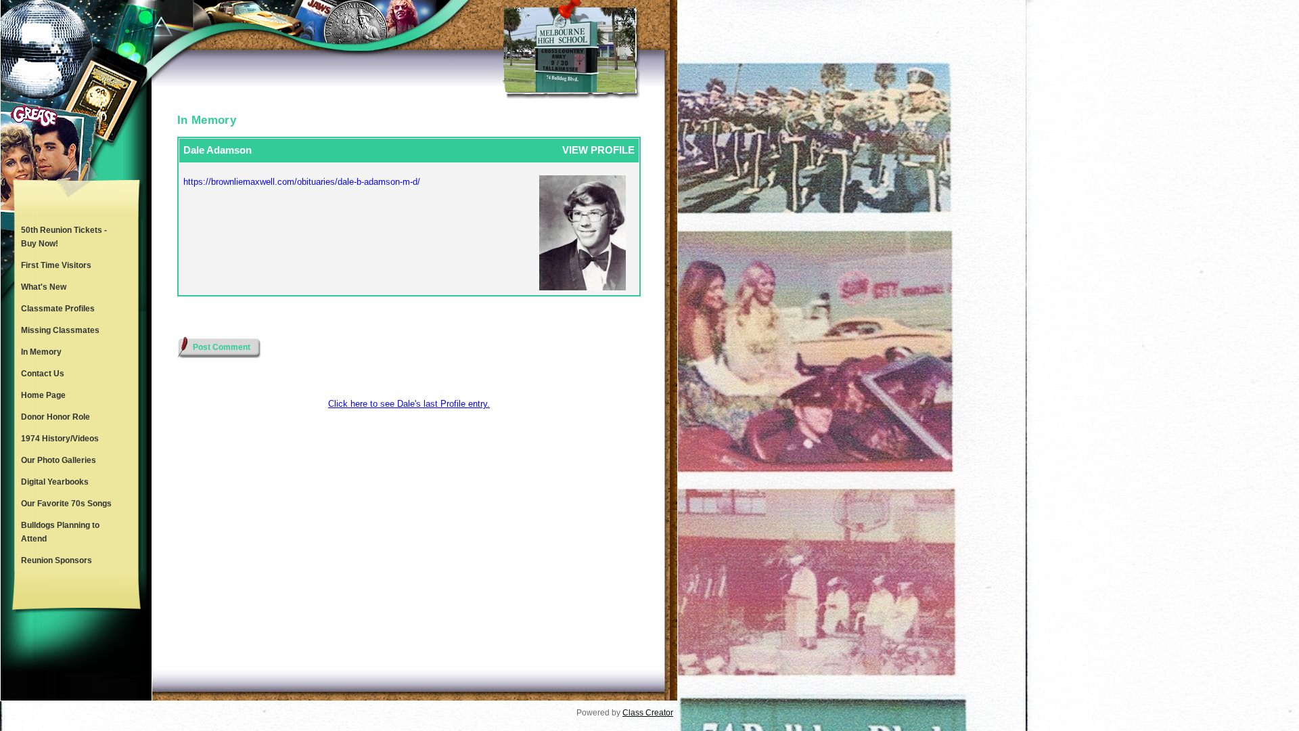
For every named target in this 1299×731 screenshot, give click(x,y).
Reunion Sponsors (56, 560)
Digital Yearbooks (55, 482)
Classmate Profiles (58, 308)
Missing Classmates (60, 330)
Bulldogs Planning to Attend (60, 532)
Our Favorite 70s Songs (66, 503)
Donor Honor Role (55, 417)
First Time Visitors (56, 265)
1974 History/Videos (60, 438)
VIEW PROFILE (598, 150)
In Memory (41, 352)
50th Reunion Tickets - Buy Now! (64, 236)
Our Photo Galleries (58, 460)
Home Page (43, 395)
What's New (43, 287)
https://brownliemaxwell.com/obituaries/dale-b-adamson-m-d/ (301, 182)
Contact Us (42, 373)
